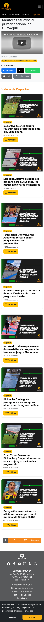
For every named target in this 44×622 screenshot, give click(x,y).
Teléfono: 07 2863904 (22, 577)
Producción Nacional (19, 14)
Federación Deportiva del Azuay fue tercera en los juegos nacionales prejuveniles (18, 239)
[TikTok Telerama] (13, 563)
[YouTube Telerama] (19, 563)
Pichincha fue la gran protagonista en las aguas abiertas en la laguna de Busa (21, 402)
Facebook (10, 70)
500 (25, 540)
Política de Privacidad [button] (23, 611)
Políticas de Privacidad (22, 591)
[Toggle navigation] (39, 6)
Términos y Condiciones (22, 588)
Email (8, 76)
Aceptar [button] (32, 617)
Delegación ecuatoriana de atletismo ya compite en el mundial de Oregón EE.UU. (19, 514)
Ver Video (11, 139)
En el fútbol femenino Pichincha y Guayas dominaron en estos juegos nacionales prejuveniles (22, 460)
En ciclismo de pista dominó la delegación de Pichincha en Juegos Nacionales (21, 293)
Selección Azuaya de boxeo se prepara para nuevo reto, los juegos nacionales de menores (21, 181)
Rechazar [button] (12, 617)
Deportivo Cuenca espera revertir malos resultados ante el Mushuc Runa (22, 128)
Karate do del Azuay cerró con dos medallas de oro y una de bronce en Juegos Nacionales (21, 349)
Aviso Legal (22, 598)
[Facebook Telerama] (8, 563)
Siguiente (35, 540)
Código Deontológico (22, 584)
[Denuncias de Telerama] (35, 563)
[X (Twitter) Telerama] (30, 563)
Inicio (3, 14)
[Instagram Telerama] (24, 563)
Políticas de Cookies (22, 594)
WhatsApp (34, 70)
